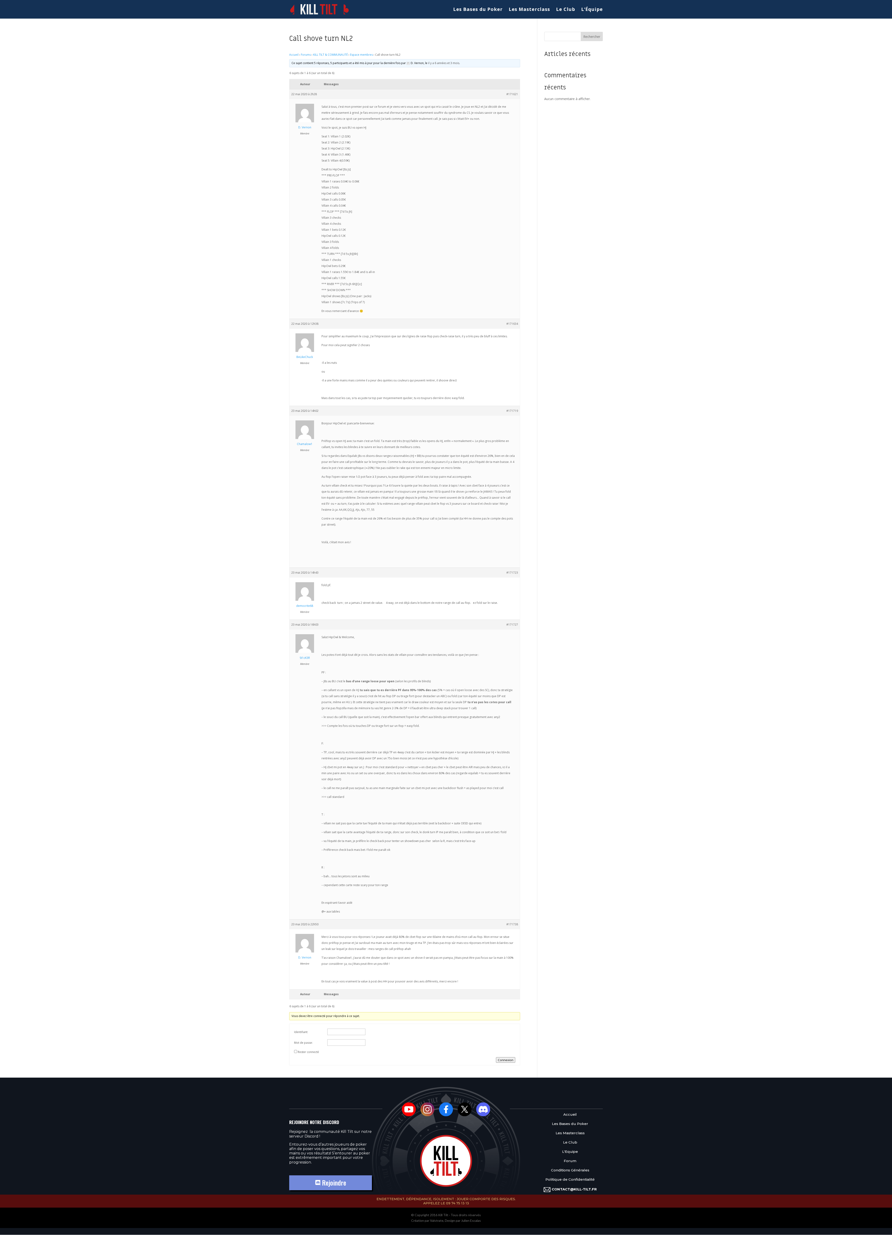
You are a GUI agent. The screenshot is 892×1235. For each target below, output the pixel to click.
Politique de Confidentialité (570, 1179)
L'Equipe (570, 1152)
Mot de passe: (303, 1043)
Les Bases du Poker (478, 10)
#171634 (512, 324)
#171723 (512, 573)
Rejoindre (333, 1182)
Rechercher (591, 36)
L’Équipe (592, 10)
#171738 (512, 924)
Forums (306, 55)
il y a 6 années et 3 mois (443, 63)
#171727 (512, 625)
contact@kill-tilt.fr (574, 1189)
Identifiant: (301, 1032)
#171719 (512, 411)
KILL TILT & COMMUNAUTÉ (330, 55)
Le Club (565, 10)
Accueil (293, 55)
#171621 (512, 94)
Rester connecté (308, 1052)
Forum (570, 1161)
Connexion (505, 1060)
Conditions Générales (570, 1170)
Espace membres (361, 55)
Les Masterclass (529, 10)
